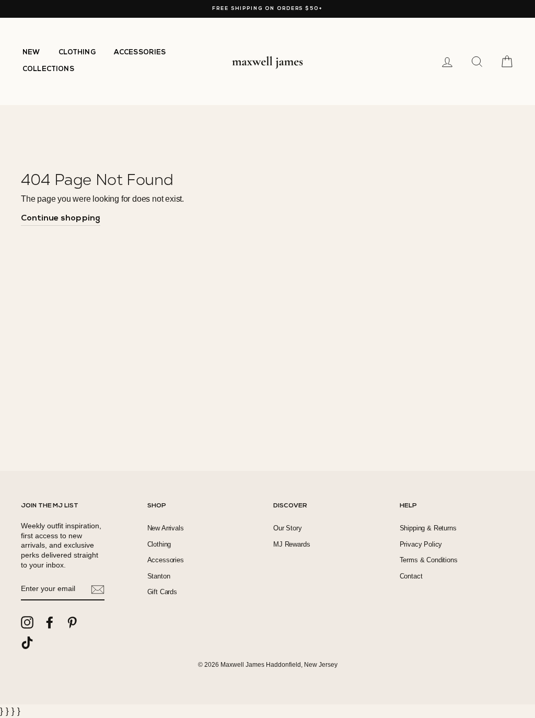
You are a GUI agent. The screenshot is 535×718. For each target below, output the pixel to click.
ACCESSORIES (140, 52)
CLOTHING (77, 52)
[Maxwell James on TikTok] (27, 642)
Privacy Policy (421, 544)
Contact (411, 576)
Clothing (159, 544)
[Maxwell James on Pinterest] (72, 622)
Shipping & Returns (428, 528)
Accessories (165, 560)
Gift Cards (162, 592)
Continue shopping (60, 218)
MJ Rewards (291, 544)
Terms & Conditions (429, 560)
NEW (31, 52)
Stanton (158, 576)
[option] (267, 9)
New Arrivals (165, 528)
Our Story (287, 528)
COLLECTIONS (48, 69)
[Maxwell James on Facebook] (49, 622)
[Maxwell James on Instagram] (27, 622)
